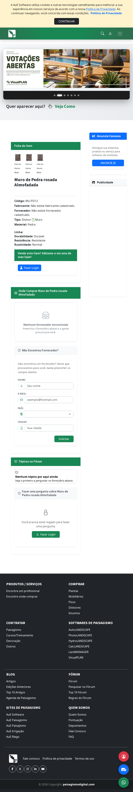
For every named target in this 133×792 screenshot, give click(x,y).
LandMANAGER (78, 652)
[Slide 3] (64, 95)
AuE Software (15, 714)
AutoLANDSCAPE (79, 630)
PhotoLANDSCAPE (80, 635)
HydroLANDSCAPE (80, 641)
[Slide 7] (78, 95)
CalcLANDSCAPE (79, 646)
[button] (12, 768)
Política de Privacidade (101, 9)
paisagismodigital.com (79, 784)
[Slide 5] (71, 95)
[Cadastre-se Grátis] (123, 756)
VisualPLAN (76, 657)
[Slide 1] (54, 95)
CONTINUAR (67, 21)
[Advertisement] (108, 241)
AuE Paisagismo (16, 720)
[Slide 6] (75, 95)
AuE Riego (12, 737)
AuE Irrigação (15, 731)
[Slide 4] (68, 95)
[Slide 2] (59, 95)
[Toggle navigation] (120, 33)
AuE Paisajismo (16, 726)
